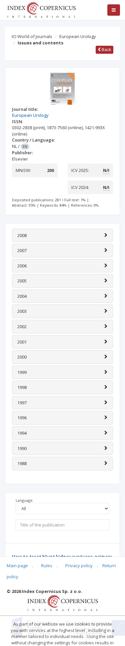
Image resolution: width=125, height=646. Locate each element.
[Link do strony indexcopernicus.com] (62, 603)
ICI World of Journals (32, 36)
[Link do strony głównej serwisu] (41, 9)
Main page (17, 566)
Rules (46, 566)
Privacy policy (79, 566)
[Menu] (113, 10)
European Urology (77, 36)
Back (106, 49)
